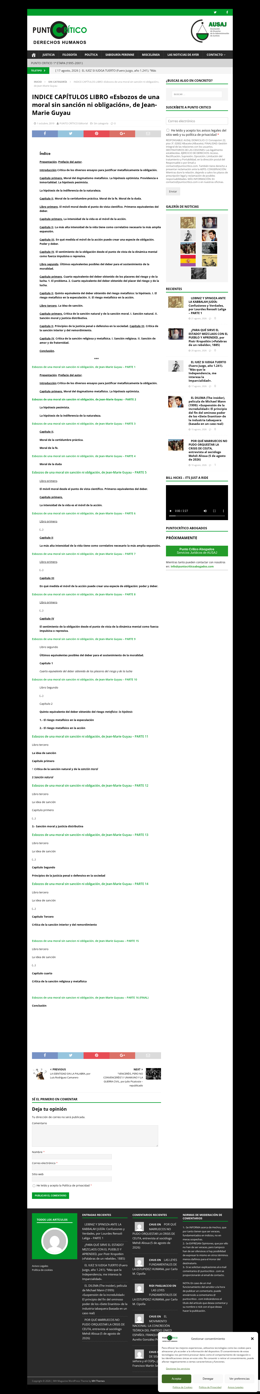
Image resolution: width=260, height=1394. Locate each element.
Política (91, 55)
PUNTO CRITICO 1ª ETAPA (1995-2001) (57, 63)
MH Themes (98, 1381)
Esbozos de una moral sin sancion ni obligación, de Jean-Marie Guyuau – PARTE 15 (85, 941)
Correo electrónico (44, 1163)
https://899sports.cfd (72, 1389)
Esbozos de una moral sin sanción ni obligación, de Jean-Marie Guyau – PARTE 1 (84, 367)
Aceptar (176, 1378)
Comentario (39, 1123)
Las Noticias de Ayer (183, 55)
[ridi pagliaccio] (139, 1290)
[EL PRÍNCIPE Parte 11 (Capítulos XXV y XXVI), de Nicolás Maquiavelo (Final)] (209, 260)
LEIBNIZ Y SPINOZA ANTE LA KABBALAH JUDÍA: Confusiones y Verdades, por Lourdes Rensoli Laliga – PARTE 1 (207, 305)
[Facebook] (227, 12)
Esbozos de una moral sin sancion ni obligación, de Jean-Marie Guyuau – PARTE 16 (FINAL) (90, 997)
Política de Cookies (182, 1387)
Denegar (208, 1378)
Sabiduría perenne (119, 55)
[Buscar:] (197, 94)
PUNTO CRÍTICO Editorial (74, 123)
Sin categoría (101, 123)
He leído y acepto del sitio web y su (196, 132)
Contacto (215, 55)
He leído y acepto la (64, 1185)
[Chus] (139, 1229)
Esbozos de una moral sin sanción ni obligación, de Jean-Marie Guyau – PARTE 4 (84, 456)
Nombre (37, 1152)
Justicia (49, 55)
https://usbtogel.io (54, 1389)
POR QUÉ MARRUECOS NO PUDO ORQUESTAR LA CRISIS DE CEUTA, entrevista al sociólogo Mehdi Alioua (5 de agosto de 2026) (208, 450)
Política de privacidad (76, 1185)
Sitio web (38, 1174)
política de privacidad (201, 135)
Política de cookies (42, 1270)
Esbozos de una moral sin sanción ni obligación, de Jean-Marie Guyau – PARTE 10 (84, 679)
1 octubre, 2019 (45, 123)
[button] (252, 1339)
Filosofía (69, 55)
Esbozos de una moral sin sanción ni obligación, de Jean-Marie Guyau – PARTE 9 (84, 639)
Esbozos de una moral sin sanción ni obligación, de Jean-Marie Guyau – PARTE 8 (84, 594)
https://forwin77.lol (36, 1389)
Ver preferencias (239, 1378)
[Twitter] (215, 12)
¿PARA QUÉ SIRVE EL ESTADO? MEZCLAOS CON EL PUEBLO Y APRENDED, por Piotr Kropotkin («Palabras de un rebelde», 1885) (208, 337)
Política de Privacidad (210, 1387)
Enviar (173, 191)
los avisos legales (209, 130)
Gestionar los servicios (178, 1368)
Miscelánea (151, 55)
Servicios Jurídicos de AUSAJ (197, 551)
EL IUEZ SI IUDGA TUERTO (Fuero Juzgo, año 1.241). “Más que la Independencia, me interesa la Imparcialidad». (207, 371)
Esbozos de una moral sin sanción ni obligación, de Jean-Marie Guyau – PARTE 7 (84, 554)
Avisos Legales (235, 1387)
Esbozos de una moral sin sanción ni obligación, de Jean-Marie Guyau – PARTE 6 (84, 513)
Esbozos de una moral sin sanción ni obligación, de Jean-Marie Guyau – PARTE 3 (84, 423)
